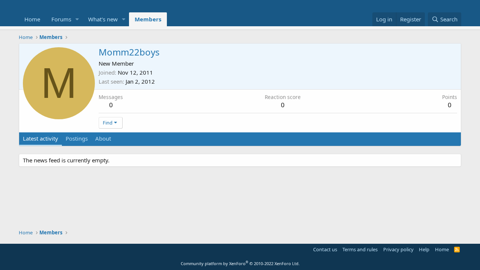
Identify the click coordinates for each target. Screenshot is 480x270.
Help (424, 249)
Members (148, 19)
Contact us (325, 249)
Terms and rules (360, 249)
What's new (103, 19)
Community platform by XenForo (240, 263)
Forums (61, 19)
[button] (77, 19)
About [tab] (103, 138)
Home (32, 19)
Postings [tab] (77, 138)
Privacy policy (398, 249)
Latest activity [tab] (40, 138)
